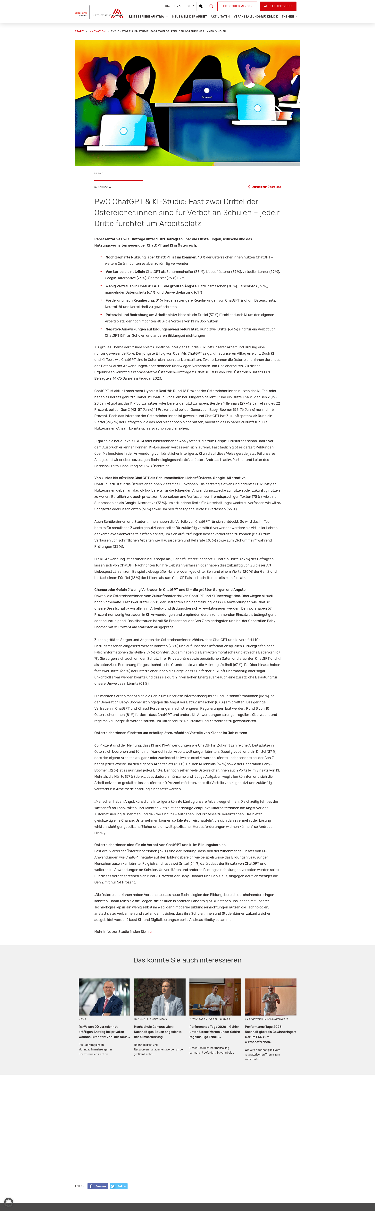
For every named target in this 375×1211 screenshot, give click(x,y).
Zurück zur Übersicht (266, 187)
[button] (211, 6)
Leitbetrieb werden (237, 6)
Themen (288, 16)
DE (189, 6)
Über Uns (171, 6)
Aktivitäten (220, 16)
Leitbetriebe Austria (146, 16)
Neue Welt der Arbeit (189, 16)
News (82, 1019)
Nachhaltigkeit (146, 1019)
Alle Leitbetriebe (278, 6)
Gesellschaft (219, 1019)
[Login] (201, 6)
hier (149, 932)
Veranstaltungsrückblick (256, 16)
